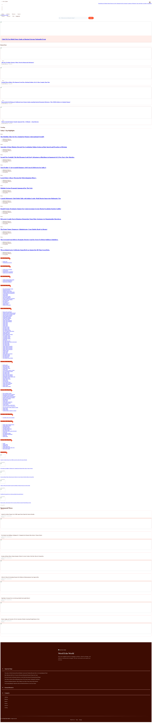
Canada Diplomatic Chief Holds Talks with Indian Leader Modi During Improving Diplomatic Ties (30, 198)
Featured (8, 16)
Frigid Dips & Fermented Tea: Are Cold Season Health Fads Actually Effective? (11, 494)
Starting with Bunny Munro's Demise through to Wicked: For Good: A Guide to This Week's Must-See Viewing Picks (22, 556)
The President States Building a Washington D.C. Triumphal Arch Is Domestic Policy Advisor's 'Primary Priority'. (16, 468)
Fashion (3, 16)
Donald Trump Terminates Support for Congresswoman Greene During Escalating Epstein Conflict (30, 209)
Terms (77, 719)
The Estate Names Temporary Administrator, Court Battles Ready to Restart (23, 229)
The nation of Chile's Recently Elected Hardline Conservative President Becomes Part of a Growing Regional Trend (26, 673)
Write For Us (72, 719)
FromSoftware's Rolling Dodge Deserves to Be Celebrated (96, 3)
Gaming (6, 707)
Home (3, 14)
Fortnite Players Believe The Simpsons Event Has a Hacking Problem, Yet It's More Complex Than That (25, 82)
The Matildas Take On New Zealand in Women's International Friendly (22, 136)
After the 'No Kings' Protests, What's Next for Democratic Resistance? (17, 62)
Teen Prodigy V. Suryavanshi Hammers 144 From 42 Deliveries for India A (23, 167)
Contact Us (18, 16)
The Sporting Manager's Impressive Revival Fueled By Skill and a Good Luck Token (20, 683)
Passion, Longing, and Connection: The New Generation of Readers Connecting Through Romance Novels (15, 502)
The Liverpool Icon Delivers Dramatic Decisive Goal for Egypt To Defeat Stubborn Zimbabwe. (29, 239)
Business (13, 14)
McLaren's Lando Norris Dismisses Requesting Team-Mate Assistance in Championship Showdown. (30, 219)
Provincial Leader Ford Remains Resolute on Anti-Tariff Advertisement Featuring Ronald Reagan (23, 677)
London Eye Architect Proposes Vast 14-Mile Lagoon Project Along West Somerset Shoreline (17, 514)
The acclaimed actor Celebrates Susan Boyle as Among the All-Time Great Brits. (25, 250)
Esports (19, 14)
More (13, 16)
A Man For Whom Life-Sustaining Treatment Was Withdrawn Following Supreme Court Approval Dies (15, 485)
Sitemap (80, 719)
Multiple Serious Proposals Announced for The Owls (16, 188)
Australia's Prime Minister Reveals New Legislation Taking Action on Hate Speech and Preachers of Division (33, 147)
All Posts (8, 14)
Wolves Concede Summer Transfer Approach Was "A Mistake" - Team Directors (20, 121)
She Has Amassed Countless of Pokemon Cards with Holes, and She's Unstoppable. (123, 3)
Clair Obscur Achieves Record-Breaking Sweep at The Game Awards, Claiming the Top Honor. (22, 679)
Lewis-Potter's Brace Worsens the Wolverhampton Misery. (18, 178)
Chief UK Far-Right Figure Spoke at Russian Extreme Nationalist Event (24, 39)
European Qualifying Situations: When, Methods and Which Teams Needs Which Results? (21, 681)
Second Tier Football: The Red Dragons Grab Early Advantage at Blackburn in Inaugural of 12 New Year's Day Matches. (37, 157)
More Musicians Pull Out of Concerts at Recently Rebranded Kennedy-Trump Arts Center (21, 675)
